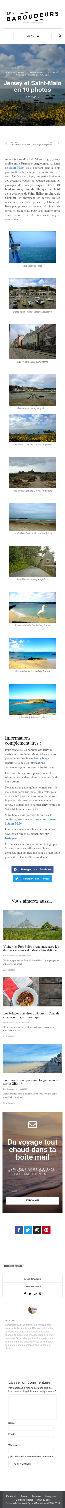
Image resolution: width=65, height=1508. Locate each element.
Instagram (50, 1496)
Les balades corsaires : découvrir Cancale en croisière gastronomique (31, 1015)
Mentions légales (24, 1499)
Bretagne (11, 72)
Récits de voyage (13, 1265)
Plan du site (43, 1499)
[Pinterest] (46, 1230)
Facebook (11, 1496)
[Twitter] (28, 1230)
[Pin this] (40, 1293)
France (22, 72)
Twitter (24, 1496)
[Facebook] (19, 1230)
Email (11, 1434)
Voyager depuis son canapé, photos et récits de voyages (37, 73)
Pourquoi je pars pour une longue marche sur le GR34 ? (31, 1082)
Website (13, 1445)
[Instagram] (37, 1230)
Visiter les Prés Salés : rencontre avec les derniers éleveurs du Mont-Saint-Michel (31, 948)
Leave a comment (32, 1286)
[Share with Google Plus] (35, 1293)
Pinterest (36, 1496)
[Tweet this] (30, 1293)
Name (12, 1422)
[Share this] (25, 1293)
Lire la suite (9, 969)
